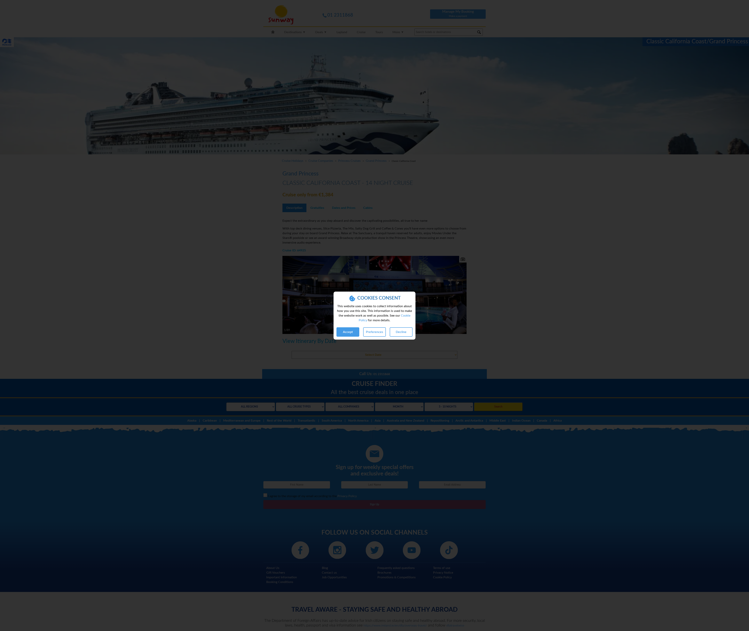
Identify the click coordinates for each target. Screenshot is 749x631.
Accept (348, 332)
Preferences (374, 332)
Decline (401, 332)
